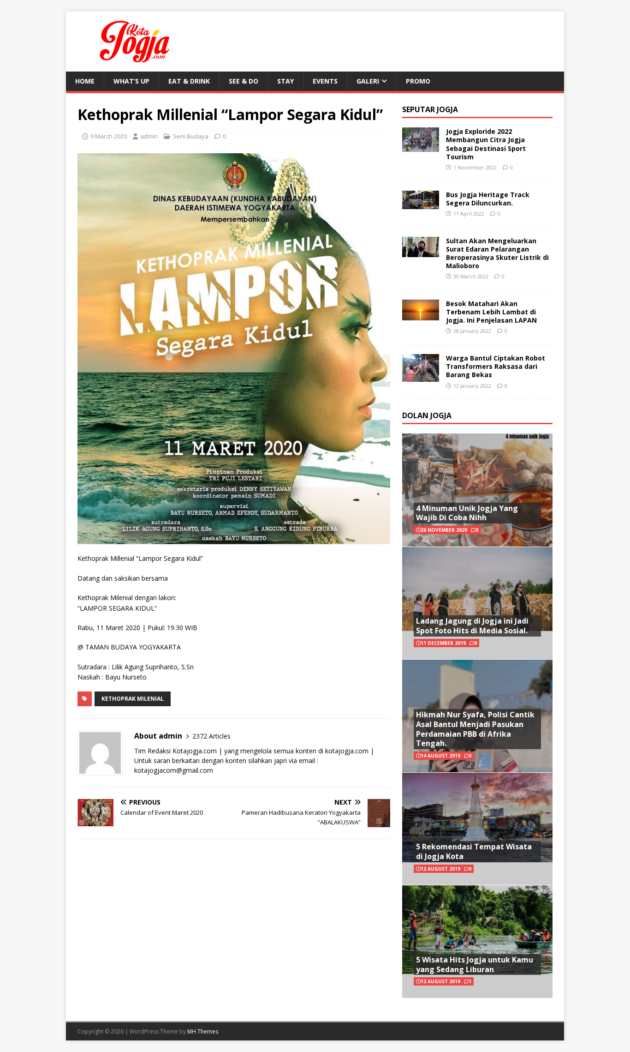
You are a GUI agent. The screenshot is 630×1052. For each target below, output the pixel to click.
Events (325, 81)
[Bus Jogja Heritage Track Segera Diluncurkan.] (420, 203)
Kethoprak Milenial (132, 699)
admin (149, 136)
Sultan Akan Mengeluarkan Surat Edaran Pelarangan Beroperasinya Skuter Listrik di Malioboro (497, 253)
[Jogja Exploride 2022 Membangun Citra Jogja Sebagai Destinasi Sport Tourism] (420, 146)
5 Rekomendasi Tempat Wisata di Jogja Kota (474, 851)
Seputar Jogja (430, 109)
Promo (418, 81)
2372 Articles (211, 736)
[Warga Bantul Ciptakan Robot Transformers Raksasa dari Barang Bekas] (420, 376)
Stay (285, 81)
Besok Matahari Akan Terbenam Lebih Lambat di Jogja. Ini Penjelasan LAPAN (491, 312)
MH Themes (202, 1031)
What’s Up (131, 81)
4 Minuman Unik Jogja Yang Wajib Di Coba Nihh (467, 513)
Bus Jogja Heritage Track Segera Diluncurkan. (487, 198)
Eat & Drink (189, 81)
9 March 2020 (108, 136)
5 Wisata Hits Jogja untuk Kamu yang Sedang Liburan (474, 964)
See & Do (243, 81)
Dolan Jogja (427, 415)
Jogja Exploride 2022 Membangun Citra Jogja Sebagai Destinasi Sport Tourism (486, 144)
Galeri (368, 81)
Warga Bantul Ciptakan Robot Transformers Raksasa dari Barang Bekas (495, 366)
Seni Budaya (190, 136)
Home (85, 81)
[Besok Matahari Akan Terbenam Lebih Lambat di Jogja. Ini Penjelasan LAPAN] (420, 314)
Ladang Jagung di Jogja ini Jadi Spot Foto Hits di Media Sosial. (472, 626)
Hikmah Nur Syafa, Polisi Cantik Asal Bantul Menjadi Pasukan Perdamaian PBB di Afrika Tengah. (475, 728)
